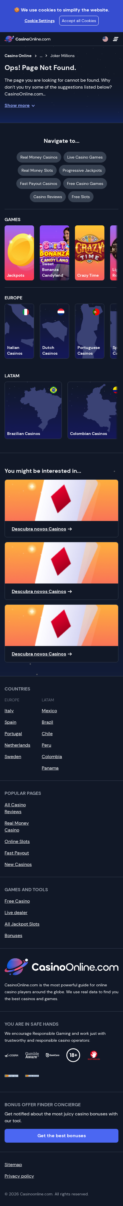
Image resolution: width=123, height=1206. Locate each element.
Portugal (13, 734)
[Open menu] (115, 39)
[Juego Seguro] (11, 1076)
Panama (50, 768)
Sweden (13, 757)
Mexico (49, 711)
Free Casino (17, 901)
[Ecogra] (11, 1055)
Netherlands (17, 745)
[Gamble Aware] (32, 1055)
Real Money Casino (17, 826)
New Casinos (18, 864)
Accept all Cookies (79, 20)
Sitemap (13, 1165)
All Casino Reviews (15, 808)
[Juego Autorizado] (32, 1076)
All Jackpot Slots (22, 924)
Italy (9, 711)
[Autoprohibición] (94, 1055)
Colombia (52, 757)
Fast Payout (17, 853)
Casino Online (18, 55)
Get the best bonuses (61, 1136)
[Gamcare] (52, 1055)
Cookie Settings (40, 20)
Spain (10, 722)
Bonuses (13, 935)
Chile (47, 734)
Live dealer (16, 913)
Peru (46, 745)
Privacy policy (19, 1176)
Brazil (47, 722)
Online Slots (17, 841)
